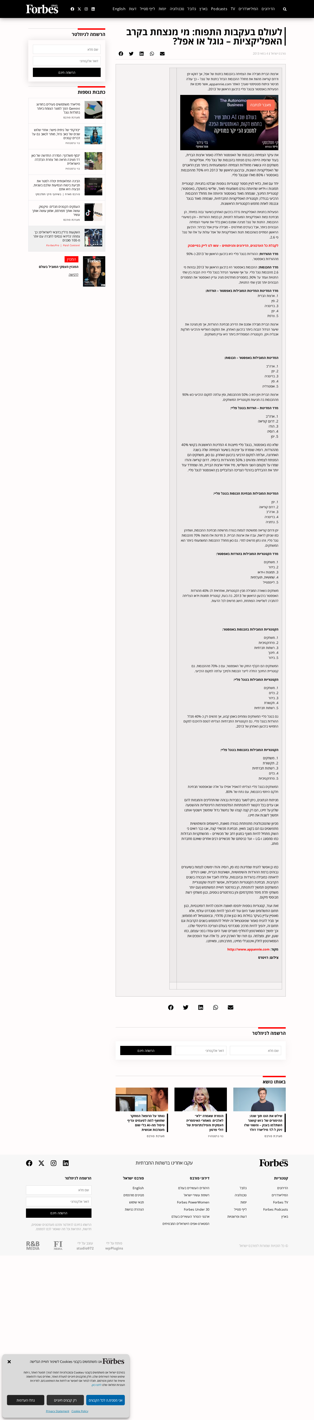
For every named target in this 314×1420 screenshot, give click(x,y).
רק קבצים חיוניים (65, 1400)
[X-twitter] (79, 9)
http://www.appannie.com (248, 949)
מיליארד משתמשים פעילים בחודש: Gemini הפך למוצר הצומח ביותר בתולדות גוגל (58, 108)
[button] (9, 1361)
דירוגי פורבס (199, 1178)
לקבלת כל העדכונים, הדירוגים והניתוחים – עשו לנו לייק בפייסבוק (233, 245)
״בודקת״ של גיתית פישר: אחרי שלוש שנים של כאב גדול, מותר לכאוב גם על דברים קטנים (56, 134)
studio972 (85, 1248)
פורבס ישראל (133, 1178)
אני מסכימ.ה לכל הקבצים (105, 1400)
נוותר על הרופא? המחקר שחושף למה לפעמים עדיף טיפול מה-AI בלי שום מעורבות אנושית (146, 1123)
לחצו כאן (96, 1385)
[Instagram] (86, 9)
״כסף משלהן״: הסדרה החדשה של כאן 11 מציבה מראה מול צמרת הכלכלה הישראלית (55, 159)
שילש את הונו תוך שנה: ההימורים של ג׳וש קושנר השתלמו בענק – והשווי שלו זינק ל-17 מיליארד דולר (263, 1123)
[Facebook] (72, 9)
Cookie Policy (79, 1411)
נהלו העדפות (26, 1400)
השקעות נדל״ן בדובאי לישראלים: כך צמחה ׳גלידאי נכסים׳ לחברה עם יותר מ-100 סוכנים (56, 236)
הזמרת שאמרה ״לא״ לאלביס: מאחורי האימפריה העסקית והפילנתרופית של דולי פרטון (204, 1123)
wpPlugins (114, 1248)
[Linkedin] (93, 9)
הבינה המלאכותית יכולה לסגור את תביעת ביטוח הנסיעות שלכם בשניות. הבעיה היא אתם (56, 185)
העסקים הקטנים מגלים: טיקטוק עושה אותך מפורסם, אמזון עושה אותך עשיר (56, 210)
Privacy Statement (57, 1411)
